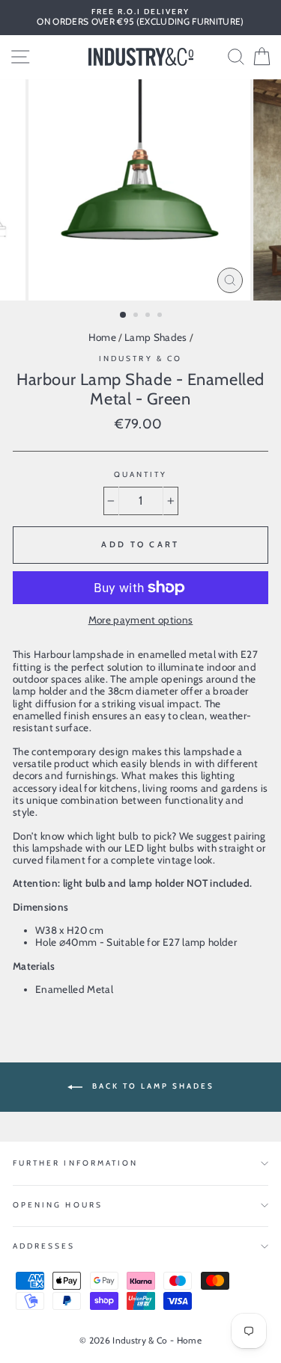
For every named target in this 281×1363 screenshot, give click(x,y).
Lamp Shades (155, 337)
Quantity (140, 474)
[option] (140, 17)
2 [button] (137, 316)
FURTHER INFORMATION (75, 1163)
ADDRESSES (44, 1246)
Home (102, 337)
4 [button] (161, 316)
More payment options (140, 620)
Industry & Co (140, 358)
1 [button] (123, 315)
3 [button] (149, 316)
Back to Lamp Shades (151, 1087)
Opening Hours (58, 1205)
